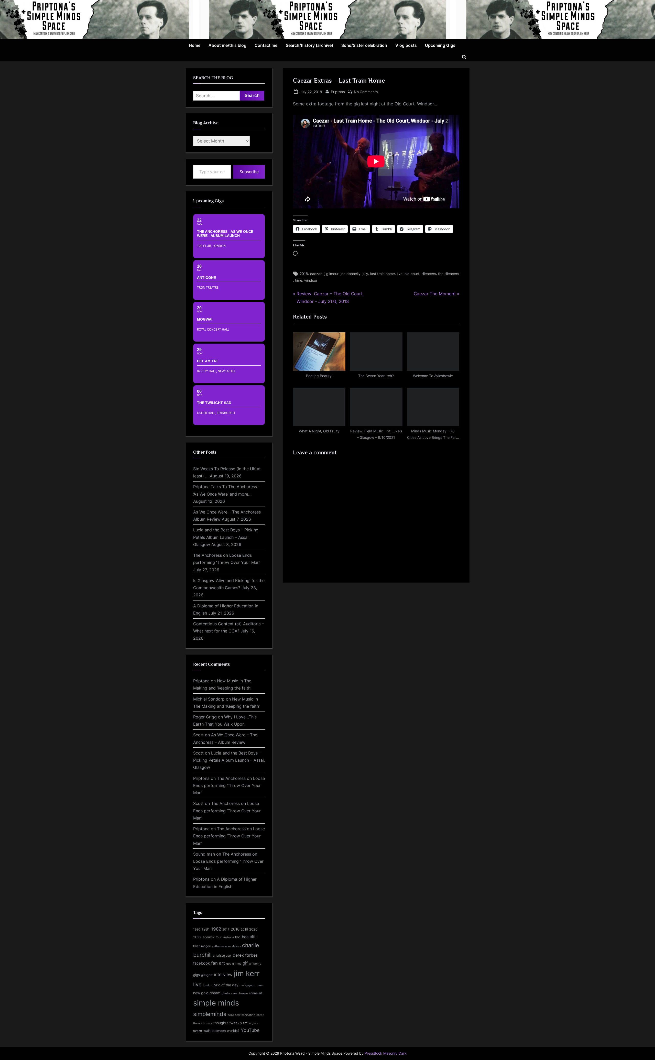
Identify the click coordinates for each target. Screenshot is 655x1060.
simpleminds (209, 1014)
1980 (196, 929)
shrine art (255, 993)
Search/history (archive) (309, 45)
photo (226, 993)
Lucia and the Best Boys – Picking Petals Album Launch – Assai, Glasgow (225, 537)
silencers (428, 273)
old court (412, 273)
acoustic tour (212, 937)
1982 (216, 929)
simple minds (216, 1002)
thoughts (220, 1023)
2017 (226, 929)
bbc (238, 937)
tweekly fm (238, 1023)
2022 (197, 937)
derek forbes (245, 955)
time (298, 280)
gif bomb (255, 963)
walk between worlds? (221, 1031)
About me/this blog (227, 45)
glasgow (207, 975)
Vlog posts (406, 45)
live (399, 273)
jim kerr (247, 973)
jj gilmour (331, 273)
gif (245, 963)
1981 (206, 929)
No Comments (366, 92)
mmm (260, 985)
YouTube (250, 1030)
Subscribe (249, 171)
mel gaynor (247, 985)
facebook (201, 963)
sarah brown (239, 993)
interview (223, 974)
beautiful (250, 937)
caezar (316, 273)
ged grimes (233, 963)
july (365, 273)
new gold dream (206, 993)
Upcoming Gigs (440, 45)
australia (228, 937)
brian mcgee (202, 946)
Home (194, 45)
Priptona (338, 91)
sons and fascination (241, 1015)
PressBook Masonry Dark (386, 1053)
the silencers (448, 273)
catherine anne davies (226, 946)
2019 (244, 929)
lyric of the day (225, 985)
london (207, 985)
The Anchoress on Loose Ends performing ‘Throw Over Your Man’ (229, 785)
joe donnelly (351, 273)
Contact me (266, 45)
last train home (382, 273)
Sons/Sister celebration (364, 45)
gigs (196, 975)
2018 (304, 273)
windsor (310, 280)
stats (260, 1015)
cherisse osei (222, 955)
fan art (218, 963)
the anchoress (202, 1023)
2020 (253, 929)
